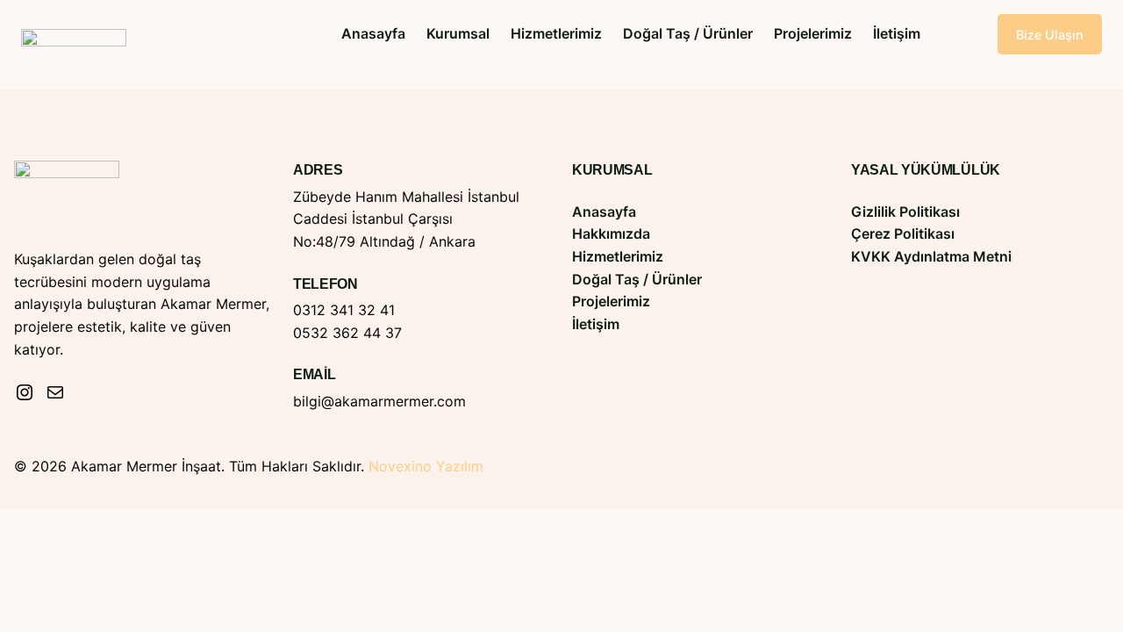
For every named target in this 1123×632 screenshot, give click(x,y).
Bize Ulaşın (1050, 34)
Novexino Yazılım (425, 466)
